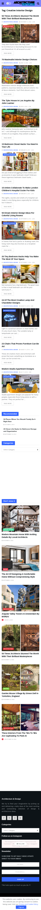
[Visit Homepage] (24, 3)
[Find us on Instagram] (15, 818)
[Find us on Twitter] (9, 818)
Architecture (8, 26)
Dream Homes (8, 111)
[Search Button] (38, 3)
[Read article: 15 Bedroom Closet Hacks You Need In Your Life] (20, 161)
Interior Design (9, 67)
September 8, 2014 (25, 219)
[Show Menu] (3, 3)
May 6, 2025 (9, 620)
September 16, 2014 (10, 434)
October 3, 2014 (9, 424)
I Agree (21, 907)
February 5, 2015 (25, 193)
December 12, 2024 (25, 22)
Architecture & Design (10, 22)
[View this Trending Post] (3, 620)
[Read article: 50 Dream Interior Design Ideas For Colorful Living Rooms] (20, 230)
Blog (5, 569)
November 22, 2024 (8, 699)
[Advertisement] (20, 475)
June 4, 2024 (23, 106)
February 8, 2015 (25, 150)
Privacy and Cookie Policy (28, 904)
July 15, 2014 (24, 372)
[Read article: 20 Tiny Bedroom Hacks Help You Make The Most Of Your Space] (20, 274)
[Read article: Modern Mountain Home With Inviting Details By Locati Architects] (20, 518)
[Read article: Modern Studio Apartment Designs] (20, 383)
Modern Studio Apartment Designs (18, 369)
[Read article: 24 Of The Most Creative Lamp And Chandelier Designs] (20, 317)
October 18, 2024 (11, 739)
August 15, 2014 (25, 349)
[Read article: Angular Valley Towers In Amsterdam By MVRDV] (20, 598)
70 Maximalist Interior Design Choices (19, 59)
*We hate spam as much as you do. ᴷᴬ (16, 885)
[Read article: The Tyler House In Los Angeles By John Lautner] (20, 118)
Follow (21, 844)
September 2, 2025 (8, 580)
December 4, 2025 (8, 540)
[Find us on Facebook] (4, 818)
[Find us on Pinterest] (20, 818)
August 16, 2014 (25, 306)
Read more (9, 52)
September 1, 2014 (25, 262)
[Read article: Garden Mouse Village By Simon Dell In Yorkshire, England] (20, 677)
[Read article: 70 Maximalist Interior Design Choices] (20, 74)
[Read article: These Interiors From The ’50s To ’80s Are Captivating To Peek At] (20, 717)
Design (6, 688)
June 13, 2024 (24, 63)
